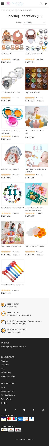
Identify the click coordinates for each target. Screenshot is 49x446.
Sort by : (19, 22)
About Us (4, 361)
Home (3, 10)
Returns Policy (6, 399)
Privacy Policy (6, 373)
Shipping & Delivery (8, 395)
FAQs (3, 387)
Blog (2, 369)
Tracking (4, 403)
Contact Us (5, 365)
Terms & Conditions (8, 376)
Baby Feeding (12, 10)
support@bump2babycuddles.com (13, 347)
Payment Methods (7, 391)
